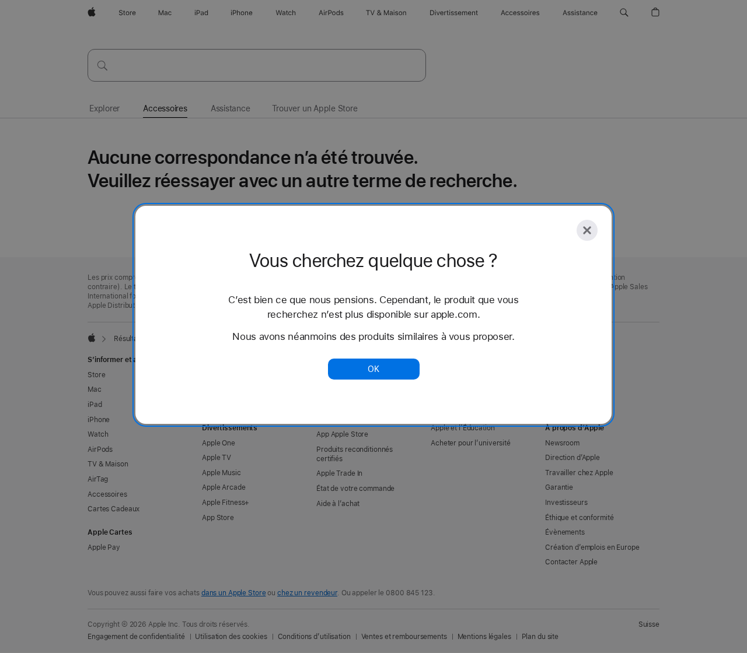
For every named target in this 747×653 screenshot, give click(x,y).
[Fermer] (587, 230)
